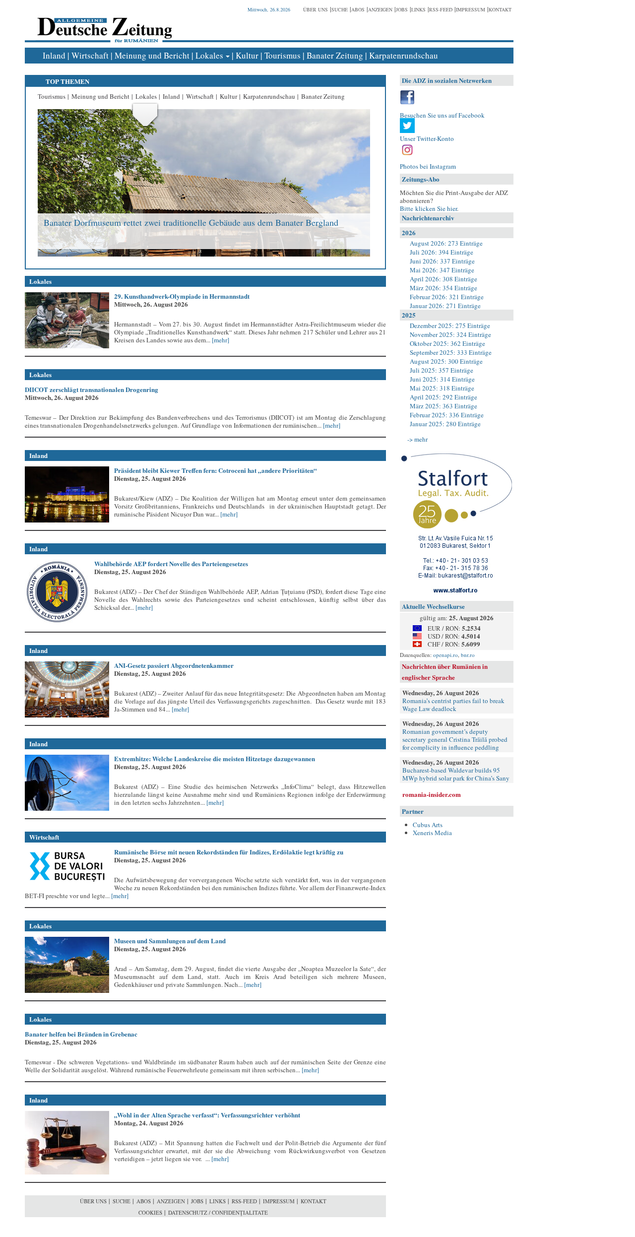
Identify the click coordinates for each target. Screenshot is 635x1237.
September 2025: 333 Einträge (451, 352)
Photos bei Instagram (428, 166)
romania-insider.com (431, 794)
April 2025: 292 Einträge (443, 397)
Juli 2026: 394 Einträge (441, 252)
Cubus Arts (428, 824)
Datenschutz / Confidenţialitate (218, 1212)
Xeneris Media (432, 832)
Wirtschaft (90, 55)
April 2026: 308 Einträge (443, 279)
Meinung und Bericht (152, 55)
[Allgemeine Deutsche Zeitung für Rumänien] (103, 22)
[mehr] (219, 339)
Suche (339, 9)
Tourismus (282, 55)
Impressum (470, 9)
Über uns (315, 9)
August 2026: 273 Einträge (446, 243)
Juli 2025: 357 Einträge (441, 370)
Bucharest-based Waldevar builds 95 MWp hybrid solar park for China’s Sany (455, 774)
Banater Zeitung (335, 55)
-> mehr (417, 439)
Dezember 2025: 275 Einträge (450, 325)
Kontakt (500, 9)
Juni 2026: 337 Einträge (442, 261)
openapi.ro (445, 654)
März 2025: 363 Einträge (443, 406)
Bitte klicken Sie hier (428, 208)
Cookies (150, 1212)
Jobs (402, 9)
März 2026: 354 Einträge (443, 288)
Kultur (247, 55)
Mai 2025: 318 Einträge (442, 388)
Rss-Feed (440, 9)
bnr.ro (468, 654)
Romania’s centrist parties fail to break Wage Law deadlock (453, 704)
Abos (358, 9)
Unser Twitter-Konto (427, 138)
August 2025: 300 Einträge (446, 361)
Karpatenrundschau (403, 55)
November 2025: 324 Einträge (450, 334)
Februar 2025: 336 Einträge (447, 415)
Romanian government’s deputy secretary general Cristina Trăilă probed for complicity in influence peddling (455, 739)
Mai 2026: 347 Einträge (442, 270)
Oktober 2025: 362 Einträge (447, 343)
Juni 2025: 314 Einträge (442, 379)
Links (418, 9)
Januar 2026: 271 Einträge (445, 306)
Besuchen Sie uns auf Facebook (442, 115)
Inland (54, 55)
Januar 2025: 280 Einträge (445, 424)
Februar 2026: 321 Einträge (447, 297)
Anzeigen (380, 9)
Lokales (209, 55)
